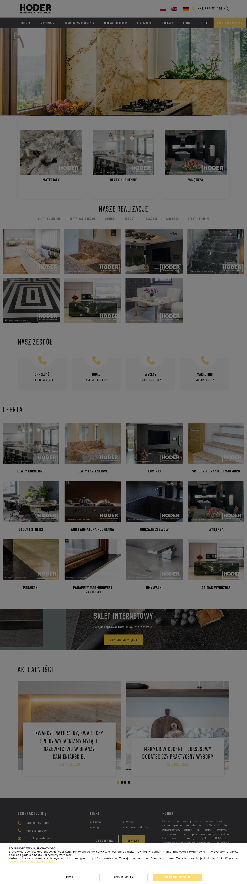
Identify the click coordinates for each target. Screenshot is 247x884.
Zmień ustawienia (123, 877)
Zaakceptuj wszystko (177, 877)
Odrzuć (69, 877)
